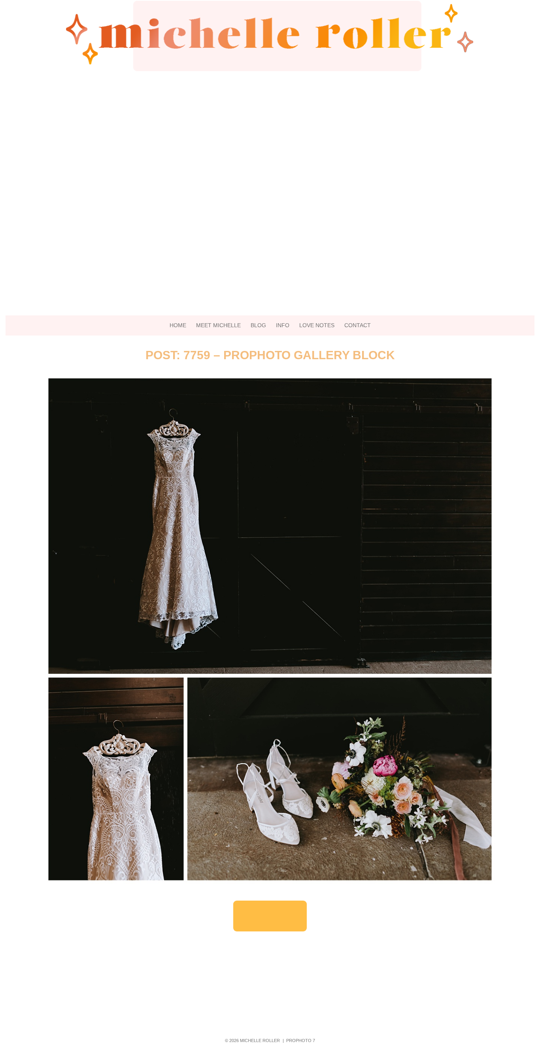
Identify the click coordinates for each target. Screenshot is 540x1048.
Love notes (316, 325)
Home (178, 325)
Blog (258, 325)
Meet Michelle (218, 325)
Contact (357, 325)
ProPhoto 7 (300, 1040)
